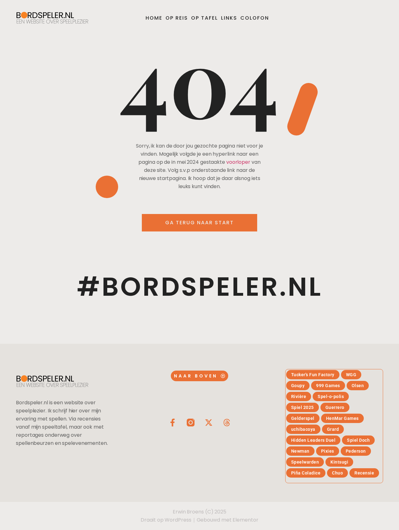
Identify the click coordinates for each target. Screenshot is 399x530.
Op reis (177, 18)
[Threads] (227, 422)
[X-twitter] (209, 422)
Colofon (254, 18)
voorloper (238, 162)
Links (229, 18)
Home (154, 18)
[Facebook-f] (172, 422)
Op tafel (204, 18)
